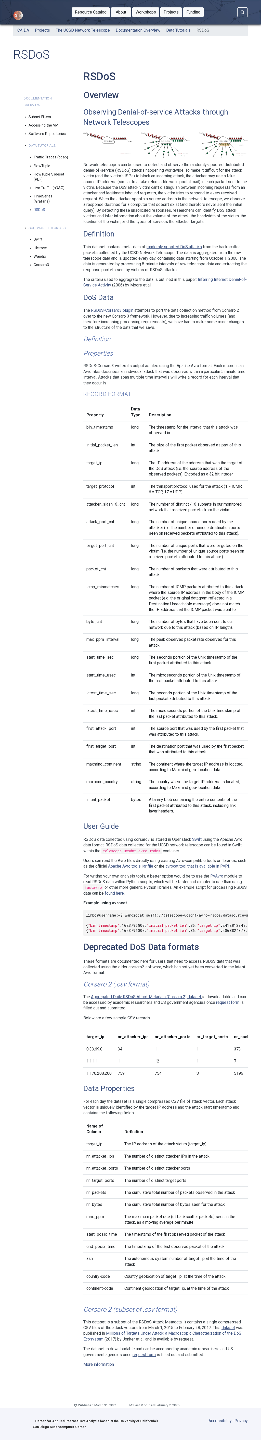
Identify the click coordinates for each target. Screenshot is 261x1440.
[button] (91, 12)
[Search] (242, 12)
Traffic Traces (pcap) (51, 157)
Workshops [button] (147, 12)
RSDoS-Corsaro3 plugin (112, 310)
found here (114, 893)
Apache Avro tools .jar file (130, 866)
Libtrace (40, 248)
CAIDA (23, 30)
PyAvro (216, 876)
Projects (42, 30)
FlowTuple (42, 166)
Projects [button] (173, 12)
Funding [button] (195, 12)
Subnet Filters (40, 117)
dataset (228, 1327)
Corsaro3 (41, 265)
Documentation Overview (138, 30)
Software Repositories (47, 134)
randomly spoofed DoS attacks (174, 246)
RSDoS (39, 210)
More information (98, 1364)
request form (227, 1002)
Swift (38, 239)
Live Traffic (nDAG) (49, 188)
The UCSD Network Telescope (83, 30)
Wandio (40, 256)
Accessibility (220, 1420)
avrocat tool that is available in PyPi (197, 866)
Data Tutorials (178, 30)
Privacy (241, 1420)
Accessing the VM (43, 125)
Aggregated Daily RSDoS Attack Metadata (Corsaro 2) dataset (146, 996)
